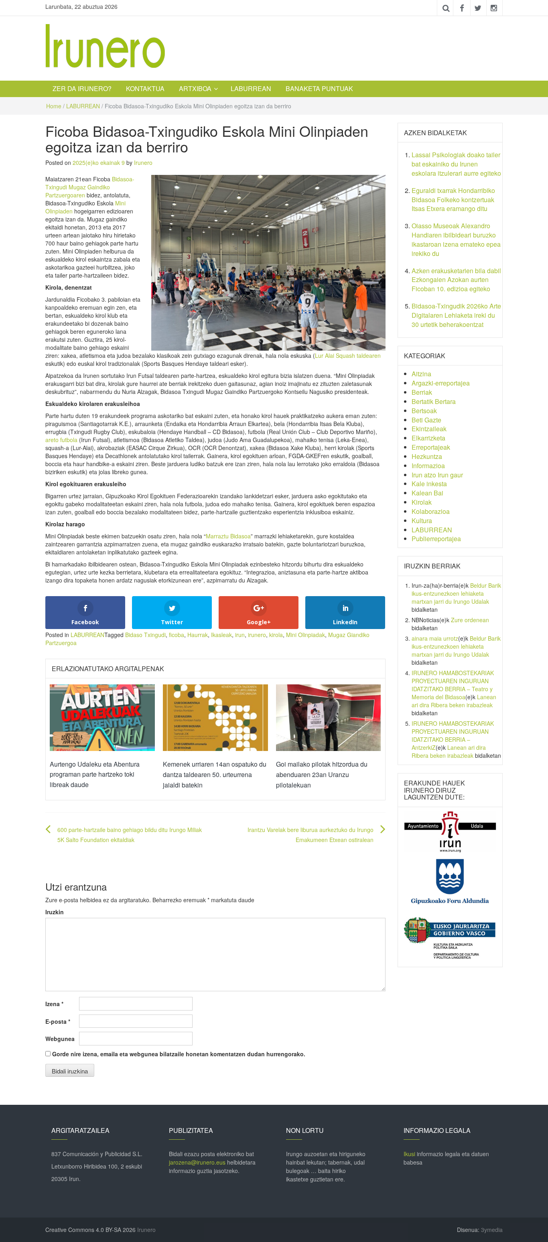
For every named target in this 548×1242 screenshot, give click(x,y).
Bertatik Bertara (434, 401)
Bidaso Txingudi (145, 635)
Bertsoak (424, 410)
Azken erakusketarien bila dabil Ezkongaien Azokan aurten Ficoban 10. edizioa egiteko (456, 280)
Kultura (422, 520)
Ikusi (409, 1154)
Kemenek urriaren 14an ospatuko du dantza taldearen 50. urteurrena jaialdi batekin (214, 774)
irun (240, 635)
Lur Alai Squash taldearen (348, 355)
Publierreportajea (436, 538)
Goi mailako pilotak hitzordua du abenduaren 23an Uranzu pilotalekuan (321, 774)
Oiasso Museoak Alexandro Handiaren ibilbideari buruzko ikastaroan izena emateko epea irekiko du (456, 239)
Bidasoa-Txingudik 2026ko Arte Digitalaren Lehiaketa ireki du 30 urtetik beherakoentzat (456, 315)
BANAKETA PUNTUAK (319, 88)
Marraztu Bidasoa (228, 536)
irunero (257, 635)
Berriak (422, 392)
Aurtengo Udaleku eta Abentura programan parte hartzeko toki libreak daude (95, 774)
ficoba (176, 635)
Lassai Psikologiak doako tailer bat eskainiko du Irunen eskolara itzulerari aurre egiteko (456, 164)
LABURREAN (251, 88)
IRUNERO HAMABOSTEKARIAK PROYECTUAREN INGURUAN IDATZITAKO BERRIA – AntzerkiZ (453, 735)
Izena (54, 1004)
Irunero (143, 162)
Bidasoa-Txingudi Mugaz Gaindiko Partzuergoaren (89, 187)
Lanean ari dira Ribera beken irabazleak (454, 701)
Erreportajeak (431, 447)
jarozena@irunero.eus (197, 1162)
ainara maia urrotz (435, 638)
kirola (276, 635)
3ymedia (492, 1230)
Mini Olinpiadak (305, 635)
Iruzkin (54, 912)
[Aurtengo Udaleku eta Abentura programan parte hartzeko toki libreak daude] (102, 717)
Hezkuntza (427, 456)
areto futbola (61, 440)
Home (53, 106)
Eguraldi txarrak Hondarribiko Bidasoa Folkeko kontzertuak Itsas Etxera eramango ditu (453, 199)
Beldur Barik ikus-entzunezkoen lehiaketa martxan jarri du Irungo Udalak (456, 593)
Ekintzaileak (429, 428)
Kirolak (422, 502)
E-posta (57, 1021)
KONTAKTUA (145, 88)
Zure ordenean (470, 620)
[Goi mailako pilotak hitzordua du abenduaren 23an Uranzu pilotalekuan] (328, 717)
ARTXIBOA (195, 88)
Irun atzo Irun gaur (437, 474)
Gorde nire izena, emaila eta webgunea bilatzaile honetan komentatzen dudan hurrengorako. (178, 1054)
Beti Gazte (426, 419)
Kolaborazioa (431, 511)
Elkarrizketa (428, 437)
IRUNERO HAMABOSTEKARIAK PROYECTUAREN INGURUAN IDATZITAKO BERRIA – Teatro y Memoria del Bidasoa (453, 685)
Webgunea (60, 1039)
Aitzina (421, 373)
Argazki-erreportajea (441, 383)
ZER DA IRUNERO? (82, 88)
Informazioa (428, 465)
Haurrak (197, 635)
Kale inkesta (429, 483)
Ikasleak (221, 635)
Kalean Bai (427, 492)
